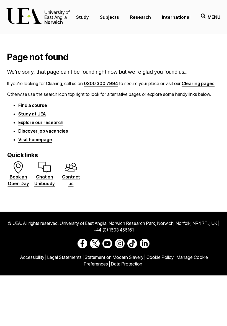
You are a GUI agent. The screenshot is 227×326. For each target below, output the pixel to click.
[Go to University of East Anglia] (38, 17)
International (176, 17)
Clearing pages (198, 83)
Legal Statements (64, 257)
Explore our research (40, 122)
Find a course (32, 105)
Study (82, 17)
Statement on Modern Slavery (114, 257)
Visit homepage (35, 139)
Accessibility (32, 257)
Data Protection (126, 264)
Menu (214, 17)
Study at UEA (32, 114)
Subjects (109, 17)
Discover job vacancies (43, 131)
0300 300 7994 (101, 83)
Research (140, 17)
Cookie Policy (160, 257)
